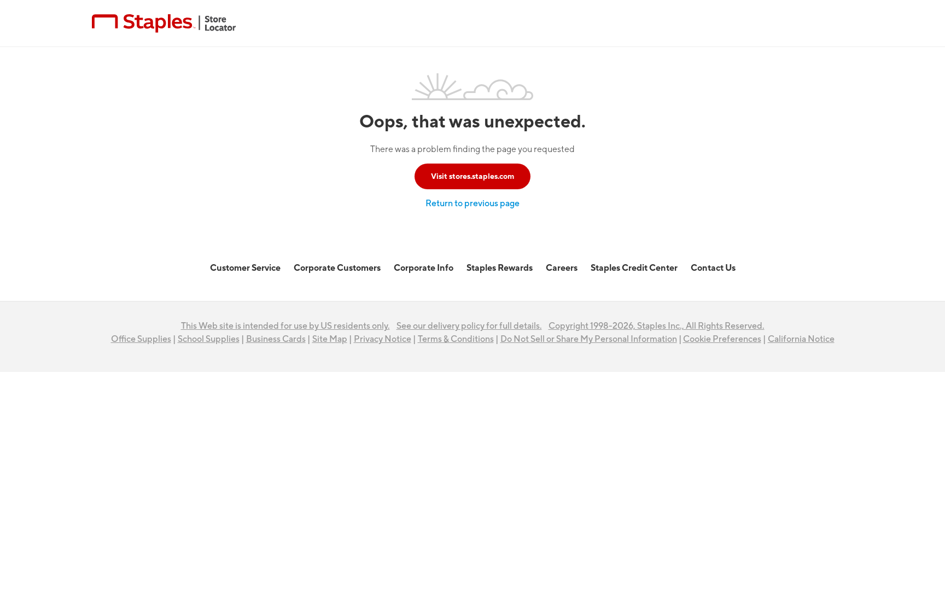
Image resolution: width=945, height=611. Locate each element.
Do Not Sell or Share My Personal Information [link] (588, 339)
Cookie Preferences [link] (722, 339)
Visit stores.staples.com (472, 176)
